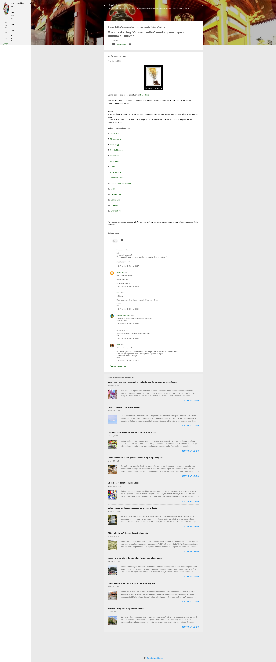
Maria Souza (114, 161)
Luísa (113, 189)
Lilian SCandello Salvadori (121, 183)
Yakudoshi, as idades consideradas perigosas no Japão (132, 508)
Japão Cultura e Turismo (120, 5)
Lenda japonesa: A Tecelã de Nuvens (124, 407)
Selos (115, 241)
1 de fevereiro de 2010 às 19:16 (128, 324)
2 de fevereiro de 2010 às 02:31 (128, 361)
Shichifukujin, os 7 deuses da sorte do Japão (128, 533)
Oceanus (114, 205)
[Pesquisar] (201, 5)
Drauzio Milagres (116, 150)
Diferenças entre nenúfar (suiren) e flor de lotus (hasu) (132, 432)
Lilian (118, 345)
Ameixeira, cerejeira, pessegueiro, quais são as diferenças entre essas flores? (142, 382)
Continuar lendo (190, 401)
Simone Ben (115, 200)
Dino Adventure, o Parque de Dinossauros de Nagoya (131, 583)
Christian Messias (116, 178)
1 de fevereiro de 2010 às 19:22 (128, 338)
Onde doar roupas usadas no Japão (123, 483)
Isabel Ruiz (144, 95)
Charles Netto (116, 211)
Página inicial (117, 15)
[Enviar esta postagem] (130, 45)
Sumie (112, 167)
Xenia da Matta (115, 172)
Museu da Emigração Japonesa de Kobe (125, 608)
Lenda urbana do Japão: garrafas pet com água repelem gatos (135, 458)
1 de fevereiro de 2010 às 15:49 (128, 287)
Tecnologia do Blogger (155, 658)
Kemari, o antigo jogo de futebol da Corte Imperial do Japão (135, 558)
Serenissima (121, 250)
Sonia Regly (114, 145)
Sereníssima (114, 156)
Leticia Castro (116, 194)
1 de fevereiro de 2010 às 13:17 (128, 266)
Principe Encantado (123, 315)
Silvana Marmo (115, 139)
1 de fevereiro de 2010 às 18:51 (128, 309)
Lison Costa (114, 134)
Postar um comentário (118, 366)
